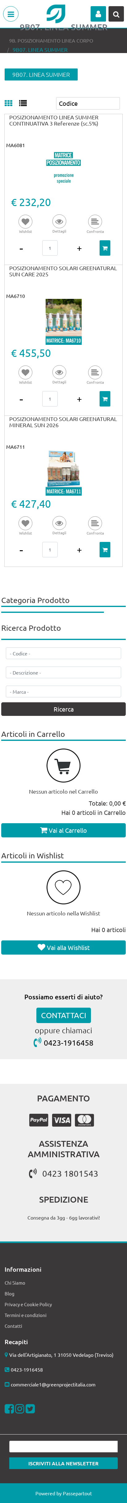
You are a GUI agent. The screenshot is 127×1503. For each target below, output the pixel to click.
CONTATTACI (63, 1015)
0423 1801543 (70, 1173)
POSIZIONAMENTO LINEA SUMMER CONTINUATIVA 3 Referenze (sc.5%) (53, 120)
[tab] (12, 103)
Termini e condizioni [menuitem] (26, 1315)
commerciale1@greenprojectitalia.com (53, 1384)
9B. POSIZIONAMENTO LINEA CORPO (51, 40)
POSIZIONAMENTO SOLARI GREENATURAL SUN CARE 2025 (63, 271)
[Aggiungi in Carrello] (105, 248)
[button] (59, 224)
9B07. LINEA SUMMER (40, 49)
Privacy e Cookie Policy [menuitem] (28, 1304)
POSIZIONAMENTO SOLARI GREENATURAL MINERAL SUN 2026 (63, 421)
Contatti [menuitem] (13, 1326)
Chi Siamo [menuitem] (15, 1283)
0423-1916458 (68, 1042)
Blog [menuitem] (9, 1293)
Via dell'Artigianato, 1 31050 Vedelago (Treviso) (61, 1355)
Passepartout (77, 1493)
